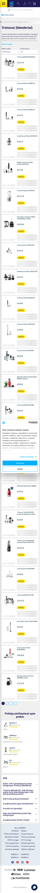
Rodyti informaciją (27, 457)
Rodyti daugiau (7, 44)
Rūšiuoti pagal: (6, 49)
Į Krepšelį (21, 69)
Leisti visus (20, 463)
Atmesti (20, 469)
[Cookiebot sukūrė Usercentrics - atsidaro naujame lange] (29, 422)
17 (15, 703)
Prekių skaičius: (25, 49)
